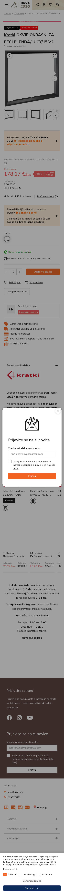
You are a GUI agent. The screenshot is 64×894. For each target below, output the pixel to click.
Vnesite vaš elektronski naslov (24, 448)
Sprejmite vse (32, 888)
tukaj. (16, 468)
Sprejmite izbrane (32, 880)
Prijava (32, 476)
